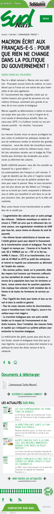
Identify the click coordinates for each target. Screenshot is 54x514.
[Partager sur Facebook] (4, 361)
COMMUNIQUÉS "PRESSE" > (28, 34)
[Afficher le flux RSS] (20, 499)
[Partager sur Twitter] (9, 361)
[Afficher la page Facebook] (2, 499)
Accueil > (5, 34)
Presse (18, 3)
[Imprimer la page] (15, 361)
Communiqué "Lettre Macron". (22, 384)
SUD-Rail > (13, 34)
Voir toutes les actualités (27, 478)
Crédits (13, 513)
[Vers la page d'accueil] (18, 19)
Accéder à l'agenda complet (27, 394)
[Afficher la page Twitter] (11, 499)
